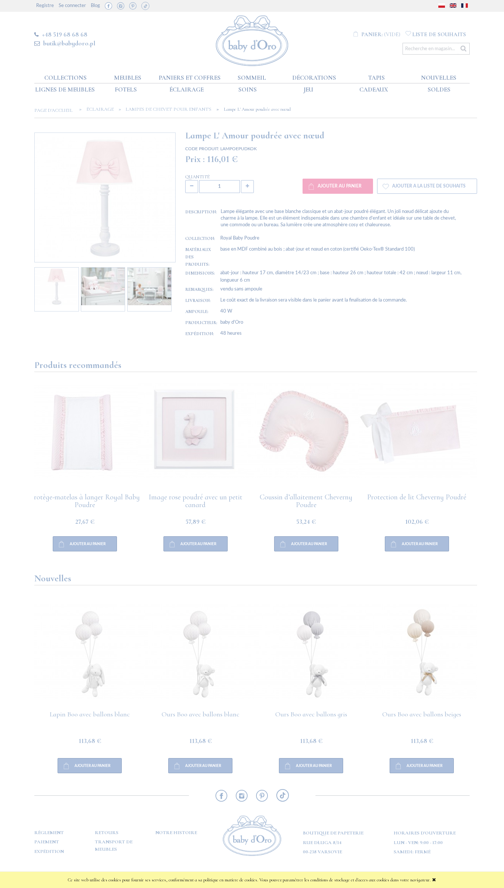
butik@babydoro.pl (69, 43)
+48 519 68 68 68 (64, 34)
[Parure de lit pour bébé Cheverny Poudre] (421, 438)
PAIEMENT (46, 842)
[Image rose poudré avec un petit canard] (89, 438)
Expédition (49, 851)
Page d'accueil (55, 110)
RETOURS (106, 833)
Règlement (49, 833)
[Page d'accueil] (252, 39)
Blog (95, 5)
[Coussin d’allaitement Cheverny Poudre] (200, 438)
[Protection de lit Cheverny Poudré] (311, 438)
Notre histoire (176, 833)
